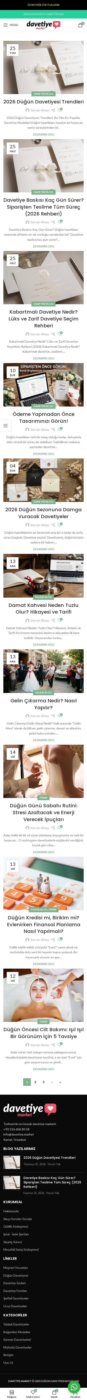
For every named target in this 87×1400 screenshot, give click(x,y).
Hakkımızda (11, 1211)
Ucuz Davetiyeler (15, 1306)
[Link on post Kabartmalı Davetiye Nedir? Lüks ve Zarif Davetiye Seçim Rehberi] (43, 277)
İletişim (8, 1355)
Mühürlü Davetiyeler (17, 1347)
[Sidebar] (5, 425)
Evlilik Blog (43, 597)
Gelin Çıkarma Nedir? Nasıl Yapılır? (43, 704)
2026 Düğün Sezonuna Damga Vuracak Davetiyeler (43, 513)
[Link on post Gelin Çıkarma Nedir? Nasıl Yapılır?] (43, 671)
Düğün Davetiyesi (15, 1275)
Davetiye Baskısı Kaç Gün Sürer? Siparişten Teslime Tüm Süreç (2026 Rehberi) (43, 207)
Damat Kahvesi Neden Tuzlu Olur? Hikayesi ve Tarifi (43, 609)
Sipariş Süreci (12, 1242)
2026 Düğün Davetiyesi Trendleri (43, 101)
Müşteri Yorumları (15, 1268)
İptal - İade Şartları (16, 1234)
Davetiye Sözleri (14, 1283)
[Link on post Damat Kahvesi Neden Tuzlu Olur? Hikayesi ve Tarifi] (43, 576)
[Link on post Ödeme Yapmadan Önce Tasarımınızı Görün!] (43, 385)
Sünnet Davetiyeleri (17, 1339)
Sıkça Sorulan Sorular (17, 1219)
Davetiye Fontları (15, 1291)
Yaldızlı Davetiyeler (16, 1324)
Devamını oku (43, 134)
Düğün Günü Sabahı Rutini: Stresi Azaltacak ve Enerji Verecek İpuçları (43, 812)
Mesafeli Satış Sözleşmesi (21, 1249)
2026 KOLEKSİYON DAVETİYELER (43, 14)
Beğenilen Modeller (16, 1332)
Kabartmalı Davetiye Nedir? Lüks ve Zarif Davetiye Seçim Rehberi (43, 318)
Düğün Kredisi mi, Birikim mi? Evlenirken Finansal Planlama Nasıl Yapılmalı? (43, 924)
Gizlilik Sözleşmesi (15, 1226)
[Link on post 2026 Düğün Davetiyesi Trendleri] (43, 67)
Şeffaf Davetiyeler (16, 1298)
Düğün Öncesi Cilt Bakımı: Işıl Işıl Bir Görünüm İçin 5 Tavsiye (43, 1033)
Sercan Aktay (40, 110)
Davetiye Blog (43, 93)
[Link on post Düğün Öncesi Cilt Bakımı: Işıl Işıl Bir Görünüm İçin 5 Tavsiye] (43, 995)
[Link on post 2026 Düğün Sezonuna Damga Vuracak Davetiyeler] (43, 480)
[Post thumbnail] (11, 1162)
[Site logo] (44, 25)
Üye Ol (8, 1362)
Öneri (43, 797)
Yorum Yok (54, 1164)
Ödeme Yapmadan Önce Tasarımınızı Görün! (44, 418)
